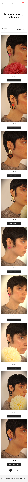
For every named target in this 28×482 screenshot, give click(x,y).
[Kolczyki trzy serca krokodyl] (14, 390)
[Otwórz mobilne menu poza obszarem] (26, 4)
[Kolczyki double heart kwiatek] (14, 102)
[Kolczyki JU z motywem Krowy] (14, 198)
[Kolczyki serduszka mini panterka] (14, 342)
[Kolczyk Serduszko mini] (14, 54)
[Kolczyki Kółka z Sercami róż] (14, 294)
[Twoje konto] (19, 4)
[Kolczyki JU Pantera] (14, 150)
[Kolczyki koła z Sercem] (14, 246)
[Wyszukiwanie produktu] (2, 4)
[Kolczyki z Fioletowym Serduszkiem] (14, 438)
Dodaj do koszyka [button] (14, 80)
